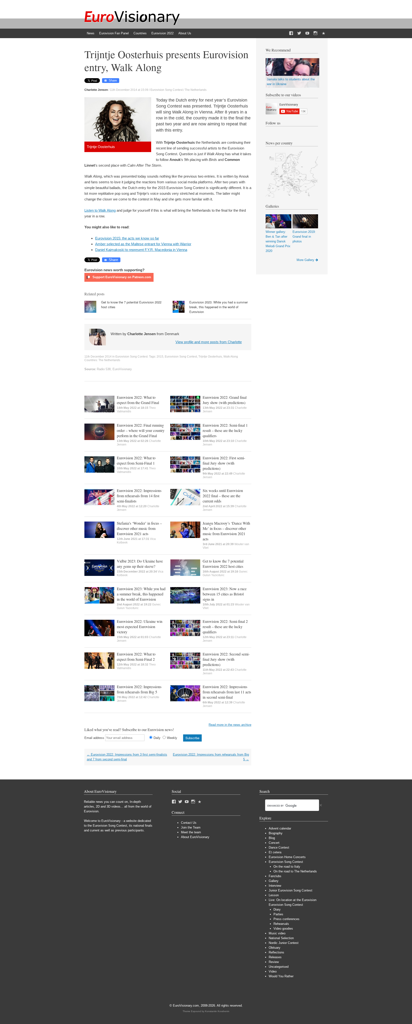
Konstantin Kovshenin (217, 1011)
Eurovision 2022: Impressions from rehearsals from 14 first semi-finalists (139, 495)
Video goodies (283, 928)
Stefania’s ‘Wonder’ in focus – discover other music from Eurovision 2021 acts (139, 528)
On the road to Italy (286, 866)
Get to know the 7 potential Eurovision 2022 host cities (223, 563)
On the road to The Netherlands (295, 871)
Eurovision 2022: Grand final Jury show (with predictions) (225, 400)
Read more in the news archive (230, 725)
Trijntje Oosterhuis (210, 356)
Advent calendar (280, 828)
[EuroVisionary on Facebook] (291, 33)
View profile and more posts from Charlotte (208, 342)
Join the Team (191, 827)
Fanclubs (275, 876)
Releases (275, 957)
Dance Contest (279, 847)
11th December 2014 (98, 356)
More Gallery (305, 260)
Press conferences (286, 919)
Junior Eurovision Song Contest (290, 890)
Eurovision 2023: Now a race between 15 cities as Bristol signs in (225, 594)
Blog (272, 838)
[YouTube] (307, 33)
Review (274, 962)
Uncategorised (278, 966)
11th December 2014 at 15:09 (129, 90)
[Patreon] (323, 33)
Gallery (273, 881)
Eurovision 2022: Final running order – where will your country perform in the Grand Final (141, 430)
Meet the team (191, 832)
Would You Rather (281, 976)
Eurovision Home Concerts (287, 857)
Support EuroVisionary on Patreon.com (121, 277)
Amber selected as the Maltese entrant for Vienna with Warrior (143, 244)
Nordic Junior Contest (284, 943)
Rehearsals (281, 924)
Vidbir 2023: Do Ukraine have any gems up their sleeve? (140, 563)
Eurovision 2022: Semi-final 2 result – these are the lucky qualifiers (225, 626)
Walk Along (230, 356)
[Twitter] (299, 33)
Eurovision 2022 (162, 33)
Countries (140, 33)
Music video (277, 933)
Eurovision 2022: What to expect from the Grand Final (138, 400)
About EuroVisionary (195, 837)
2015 (160, 356)
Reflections (276, 952)
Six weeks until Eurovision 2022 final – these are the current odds (223, 495)
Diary (277, 909)
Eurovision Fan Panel (114, 33)
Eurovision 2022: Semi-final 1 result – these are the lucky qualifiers (225, 430)
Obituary (274, 947)
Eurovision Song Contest (166, 90)
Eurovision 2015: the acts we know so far (127, 238)
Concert (274, 843)
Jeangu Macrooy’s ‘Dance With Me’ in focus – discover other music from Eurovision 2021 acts (226, 531)
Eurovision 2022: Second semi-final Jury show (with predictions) (226, 659)
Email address (94, 738)
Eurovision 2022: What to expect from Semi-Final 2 (136, 656)
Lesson (274, 895)
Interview (275, 885)
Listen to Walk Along (100, 210)
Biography (276, 833)
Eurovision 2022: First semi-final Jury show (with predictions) (224, 463)
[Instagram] (315, 33)
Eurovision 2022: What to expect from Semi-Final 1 (136, 460)
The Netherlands (195, 90)
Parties (278, 914)
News (90, 33)
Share (113, 80)
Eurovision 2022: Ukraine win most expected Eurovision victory (139, 626)
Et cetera (275, 852)
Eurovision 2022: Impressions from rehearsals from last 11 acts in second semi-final (227, 692)
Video (273, 971)
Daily (157, 738)
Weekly (172, 738)
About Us (184, 33)
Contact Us (188, 822)
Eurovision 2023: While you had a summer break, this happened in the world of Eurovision (218, 307)
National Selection (281, 938)
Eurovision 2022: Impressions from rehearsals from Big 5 (139, 689)
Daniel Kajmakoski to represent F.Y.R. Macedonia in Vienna (141, 250)
